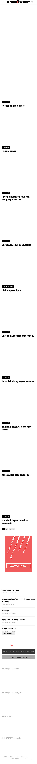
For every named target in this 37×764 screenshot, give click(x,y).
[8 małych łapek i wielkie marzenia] (18, 496)
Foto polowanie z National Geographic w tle (16, 198)
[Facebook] (16, 743)
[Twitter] (2, 747)
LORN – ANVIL (9, 151)
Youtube (10, 743)
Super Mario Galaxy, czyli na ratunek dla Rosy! (18, 41)
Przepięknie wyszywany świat (18, 381)
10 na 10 (18, 18)
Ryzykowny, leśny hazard (13, 619)
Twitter (10, 747)
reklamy (4, 592)
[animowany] (18, 2)
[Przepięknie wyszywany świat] (18, 357)
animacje (6, 102)
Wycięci (8, 54)
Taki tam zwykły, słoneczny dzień (16, 428)
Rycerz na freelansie (13, 105)
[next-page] (13, 529)
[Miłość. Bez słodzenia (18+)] (18, 450)
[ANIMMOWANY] (12, 645)
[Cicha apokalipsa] (18, 266)
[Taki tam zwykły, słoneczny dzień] (18, 402)
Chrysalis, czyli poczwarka (16, 245)
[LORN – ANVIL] (18, 127)
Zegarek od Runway (17, 27)
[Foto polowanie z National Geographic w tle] (18, 172)
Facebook (24, 743)
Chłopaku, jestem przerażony (18, 335)
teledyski (6, 147)
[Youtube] (2, 743)
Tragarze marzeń (9, 628)
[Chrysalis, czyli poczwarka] (18, 220)
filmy (3, 604)
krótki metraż (8, 286)
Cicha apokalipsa (11, 290)
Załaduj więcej (7, 633)
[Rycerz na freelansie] (18, 81)
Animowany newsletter (18, 657)
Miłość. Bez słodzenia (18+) (16, 475)
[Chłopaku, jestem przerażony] (18, 311)
